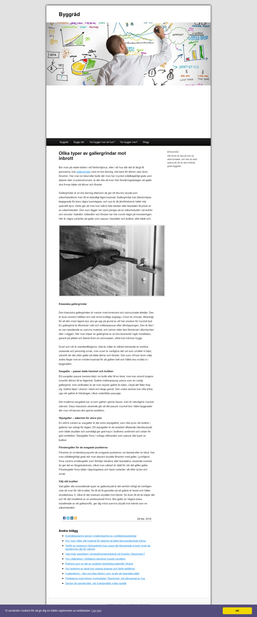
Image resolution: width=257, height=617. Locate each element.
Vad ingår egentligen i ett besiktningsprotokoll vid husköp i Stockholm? (105, 554)
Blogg (146, 142)
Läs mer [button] (96, 610)
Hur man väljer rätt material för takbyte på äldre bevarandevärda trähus (105, 540)
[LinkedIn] (71, 518)
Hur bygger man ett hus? (102, 142)
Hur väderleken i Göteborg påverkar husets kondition (95, 558)
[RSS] (75, 518)
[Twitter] (68, 518)
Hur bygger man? (128, 142)
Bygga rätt (79, 142)
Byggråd (69, 14)
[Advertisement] (128, 111)
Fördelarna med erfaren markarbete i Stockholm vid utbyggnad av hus (105, 578)
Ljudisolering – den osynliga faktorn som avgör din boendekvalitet (102, 573)
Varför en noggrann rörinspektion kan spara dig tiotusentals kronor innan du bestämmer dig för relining (108, 547)
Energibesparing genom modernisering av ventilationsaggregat (100, 535)
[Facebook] (64, 518)
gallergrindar (84, 171)
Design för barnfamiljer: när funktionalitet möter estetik (96, 583)
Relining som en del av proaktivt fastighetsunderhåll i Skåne (99, 563)
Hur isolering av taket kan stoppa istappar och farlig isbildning (100, 568)
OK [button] (237, 610)
